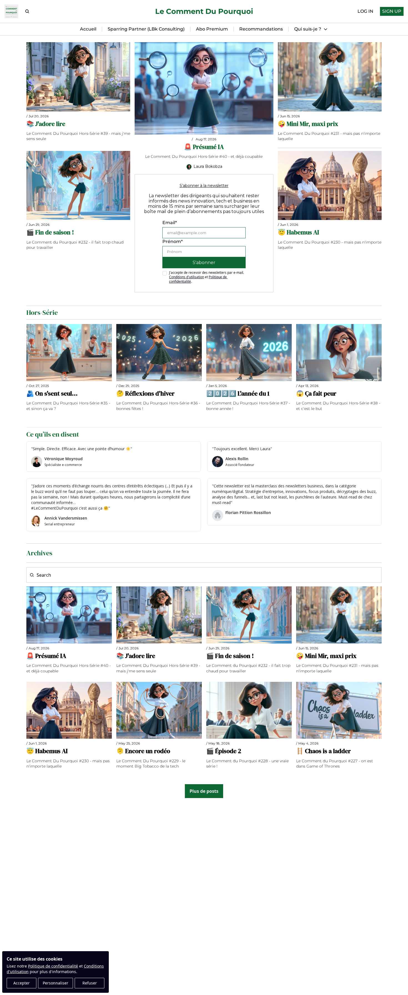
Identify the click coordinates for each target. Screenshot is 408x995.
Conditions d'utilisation (186, 277)
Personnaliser (55, 983)
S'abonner (204, 262)
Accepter (21, 983)
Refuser (89, 983)
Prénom (172, 241)
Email (169, 222)
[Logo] (11, 11)
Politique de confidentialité (53, 966)
